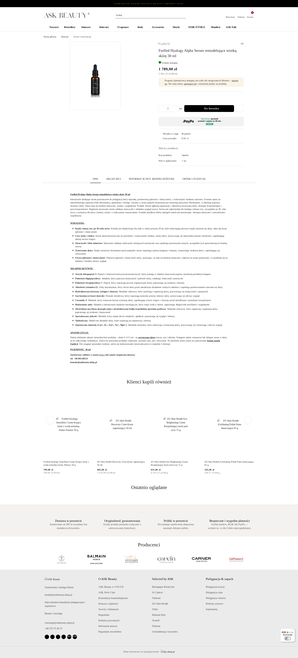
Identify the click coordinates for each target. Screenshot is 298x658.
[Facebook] (47, 637)
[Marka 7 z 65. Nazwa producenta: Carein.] (131, 559)
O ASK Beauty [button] (107, 579)
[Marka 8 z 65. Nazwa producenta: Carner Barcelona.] (166, 559)
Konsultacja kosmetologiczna (113, 598)
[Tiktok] (63, 637)
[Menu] (293, 630)
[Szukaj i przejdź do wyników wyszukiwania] (184, 15)
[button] (247, 27)
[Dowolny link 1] (69, 637)
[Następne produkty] (247, 420)
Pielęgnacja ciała (214, 592)
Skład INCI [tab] (113, 179)
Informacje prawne (107, 626)
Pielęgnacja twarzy (215, 587)
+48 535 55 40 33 (53, 628)
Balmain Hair (159, 615)
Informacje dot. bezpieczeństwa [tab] (151, 179)
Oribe (155, 609)
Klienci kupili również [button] (149, 382)
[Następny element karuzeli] (253, 559)
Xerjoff (155, 620)
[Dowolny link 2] (75, 637)
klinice (102, 355)
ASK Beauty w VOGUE (111, 587)
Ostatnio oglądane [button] (149, 487)
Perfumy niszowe (214, 603)
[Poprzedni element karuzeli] (45, 559)
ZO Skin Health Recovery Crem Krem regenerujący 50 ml (121, 463)
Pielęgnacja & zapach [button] (219, 579)
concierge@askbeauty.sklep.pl (59, 622)
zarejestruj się (190, 84)
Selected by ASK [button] (162, 579)
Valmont (156, 598)
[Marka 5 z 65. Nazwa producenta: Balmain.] (61, 559)
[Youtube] (58, 637)
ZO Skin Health (160, 603)
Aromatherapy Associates (165, 631)
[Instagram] (52, 637)
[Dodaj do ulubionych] (240, 108)
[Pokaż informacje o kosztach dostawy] (191, 138)
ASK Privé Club (106, 592)
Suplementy (212, 609)
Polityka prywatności (109, 620)
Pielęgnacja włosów (216, 598)
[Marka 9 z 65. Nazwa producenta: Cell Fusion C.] (201, 559)
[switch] (288, 638)
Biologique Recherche (163, 587)
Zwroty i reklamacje (108, 609)
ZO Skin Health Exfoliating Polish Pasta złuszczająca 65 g (229, 463)
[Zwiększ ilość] (174, 108)
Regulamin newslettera (109, 631)
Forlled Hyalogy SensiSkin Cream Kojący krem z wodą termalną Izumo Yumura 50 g (66, 463)
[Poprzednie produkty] (50, 420)
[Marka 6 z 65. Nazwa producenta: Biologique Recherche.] (96, 559)
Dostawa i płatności (108, 603)
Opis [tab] (95, 179)
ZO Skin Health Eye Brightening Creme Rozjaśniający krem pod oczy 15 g (169, 463)
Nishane (156, 626)
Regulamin (103, 615)
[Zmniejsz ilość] (161, 108)
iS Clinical (157, 592)
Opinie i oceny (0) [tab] (194, 179)
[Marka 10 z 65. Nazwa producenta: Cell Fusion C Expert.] (236, 559)
